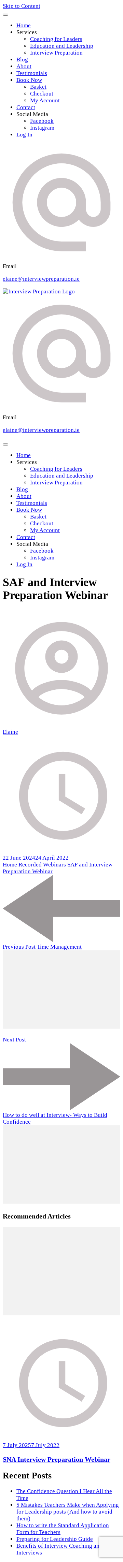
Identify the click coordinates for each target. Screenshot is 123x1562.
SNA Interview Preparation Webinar (56, 1459)
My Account (45, 100)
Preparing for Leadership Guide (54, 1539)
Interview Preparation (56, 52)
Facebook (42, 121)
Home (23, 25)
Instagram (42, 128)
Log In (24, 134)
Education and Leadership (61, 46)
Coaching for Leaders (56, 39)
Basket (38, 87)
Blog (22, 59)
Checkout (41, 93)
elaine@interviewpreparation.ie (41, 279)
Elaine (10, 732)
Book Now (29, 80)
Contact (25, 107)
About (23, 66)
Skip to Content (21, 6)
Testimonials (31, 73)
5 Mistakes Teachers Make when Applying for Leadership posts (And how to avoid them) (67, 1512)
